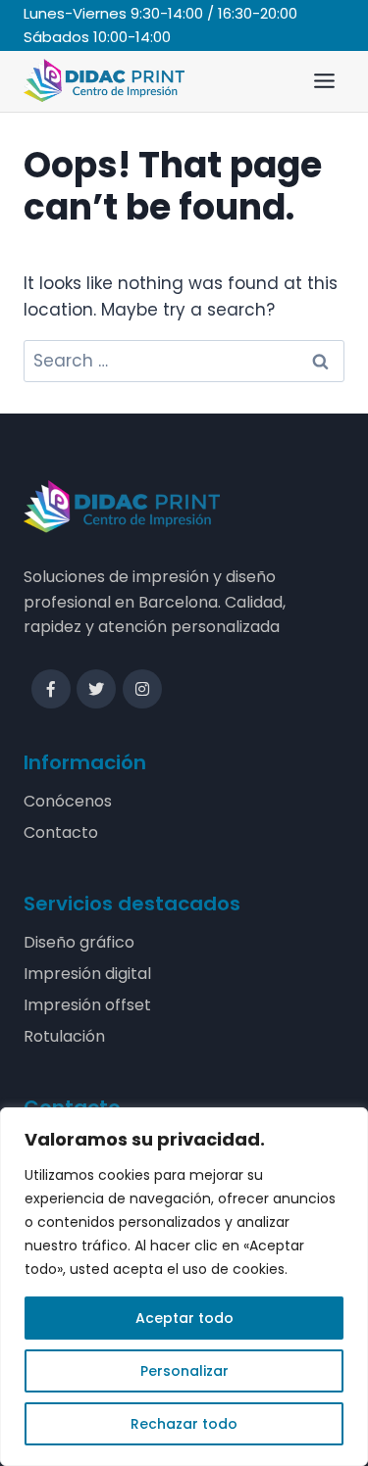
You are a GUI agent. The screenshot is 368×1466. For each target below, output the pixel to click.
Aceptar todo (184, 1318)
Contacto (61, 832)
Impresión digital (87, 973)
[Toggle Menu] (324, 81)
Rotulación (64, 1036)
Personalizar (184, 1371)
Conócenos (68, 801)
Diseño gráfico (79, 942)
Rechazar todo (184, 1424)
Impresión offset (87, 1005)
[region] (184, 1286)
